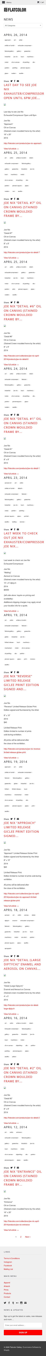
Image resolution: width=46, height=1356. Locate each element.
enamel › (15, 920)
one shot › (24, 937)
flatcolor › (24, 379)
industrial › (8, 57)
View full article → (11, 148)
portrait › (26, 516)
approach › (8, 40)
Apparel (7, 1282)
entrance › (19, 1132)
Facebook (8, 1265)
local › (22, 57)
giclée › (7, 637)
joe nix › (16, 57)
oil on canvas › (16, 62)
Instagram (8, 1262)
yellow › (14, 1057)
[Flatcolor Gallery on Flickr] (17, 1303)
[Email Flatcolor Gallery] (25, 1303)
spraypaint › (8, 948)
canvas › (26, 915)
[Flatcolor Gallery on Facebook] (9, 1303)
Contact (7, 1297)
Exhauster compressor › (12, 1029)
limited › (7, 789)
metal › (7, 62)
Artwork (7, 1286)
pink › (14, 289)
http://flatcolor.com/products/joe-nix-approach (22, 143)
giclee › (16, 783)
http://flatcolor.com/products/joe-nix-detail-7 (22, 252)
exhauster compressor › (25, 45)
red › (14, 191)
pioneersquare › (17, 401)
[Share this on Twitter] (11, 81)
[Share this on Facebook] (14, 81)
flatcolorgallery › (9, 51)
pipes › (7, 73)
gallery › (19, 51)
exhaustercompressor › (12, 272)
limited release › (9, 642)
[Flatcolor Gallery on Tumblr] (13, 1303)
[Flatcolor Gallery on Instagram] (21, 1303)
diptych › (20, 488)
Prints (6, 1289)
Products (7, 1293)
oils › (34, 62)
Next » (28, 1236)
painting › (15, 68)
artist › (21, 40)
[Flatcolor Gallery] (23, 9)
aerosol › (7, 915)
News (8, 19)
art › (15, 40)
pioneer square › (26, 68)
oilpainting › (19, 1045)
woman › (22, 522)
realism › (14, 73)
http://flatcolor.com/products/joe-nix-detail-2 (22, 1117)
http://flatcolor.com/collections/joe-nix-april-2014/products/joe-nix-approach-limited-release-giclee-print (21, 897)
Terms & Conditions (12, 1258)
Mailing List (8, 1269)
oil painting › (26, 62)
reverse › (33, 659)
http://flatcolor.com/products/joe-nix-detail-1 (22, 468)
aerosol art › (8, 483)
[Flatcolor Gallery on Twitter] (5, 1303)
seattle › (21, 73)
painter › (7, 68)
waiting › (14, 522)
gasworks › (27, 51)
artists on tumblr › (10, 45)
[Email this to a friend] (17, 81)
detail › (31, 158)
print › (26, 659)
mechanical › (8, 648)
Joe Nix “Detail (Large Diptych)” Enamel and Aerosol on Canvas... (22, 964)
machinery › (30, 57)
